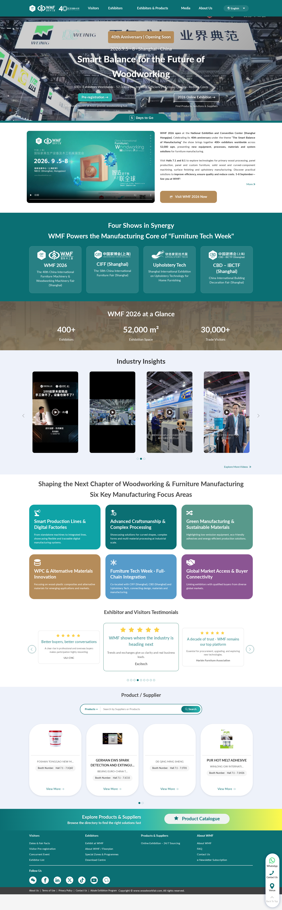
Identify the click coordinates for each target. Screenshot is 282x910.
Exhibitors (115, 8)
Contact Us (81, 891)
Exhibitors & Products (152, 8)
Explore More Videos (236, 467)
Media (185, 8)
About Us (205, 8)
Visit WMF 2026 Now (191, 197)
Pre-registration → (95, 97)
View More (54, 789)
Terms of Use (48, 891)
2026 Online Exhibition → (196, 97)
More (249, 184)
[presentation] (24, 416)
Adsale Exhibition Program (103, 891)
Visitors (93, 8)
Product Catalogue (200, 819)
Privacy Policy (65, 891)
